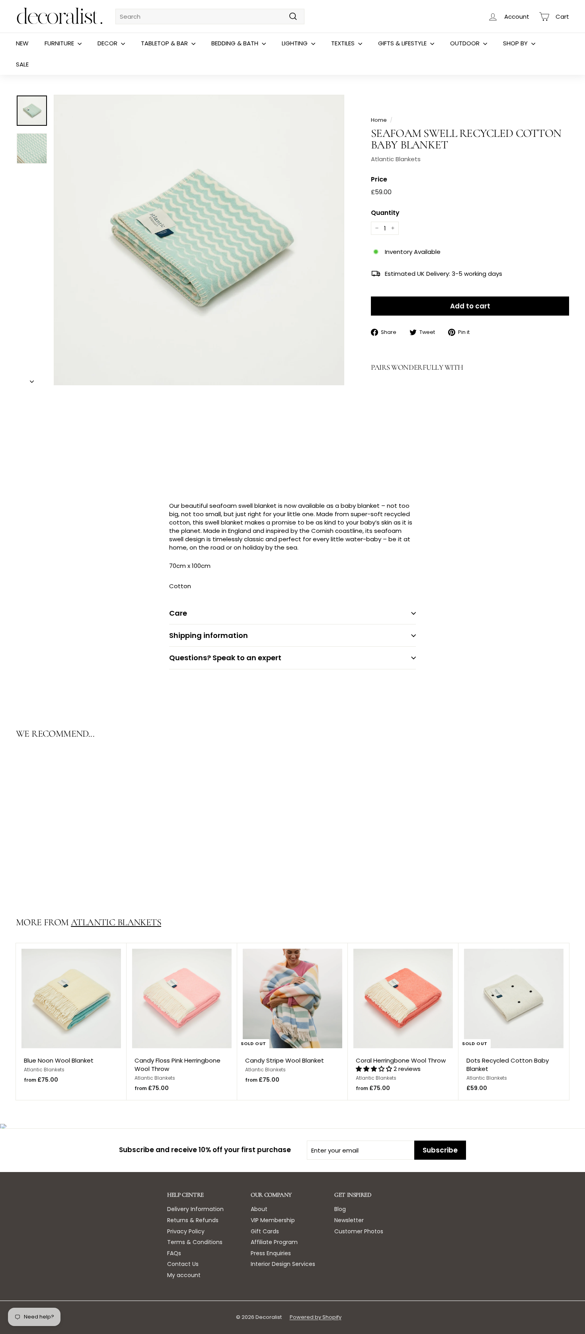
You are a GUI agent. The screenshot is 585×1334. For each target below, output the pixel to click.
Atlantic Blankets (396, 159)
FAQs (174, 1253)
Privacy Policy (186, 1231)
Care (178, 613)
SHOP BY (516, 43)
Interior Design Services (283, 1264)
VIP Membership (273, 1220)
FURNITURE (60, 43)
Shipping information (208, 635)
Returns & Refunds (192, 1220)
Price (379, 179)
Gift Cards (265, 1231)
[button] (375, 1069)
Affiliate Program (274, 1242)
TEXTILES (343, 43)
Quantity (385, 213)
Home (379, 120)
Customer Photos (358, 1231)
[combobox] (209, 16)
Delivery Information (195, 1209)
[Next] (32, 379)
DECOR (108, 43)
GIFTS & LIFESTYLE (403, 43)
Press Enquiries (271, 1253)
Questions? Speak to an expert (225, 658)
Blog (340, 1209)
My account (184, 1275)
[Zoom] (199, 240)
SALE (22, 64)
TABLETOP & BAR (165, 43)
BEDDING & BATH (235, 43)
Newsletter (349, 1220)
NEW (22, 43)
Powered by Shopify (315, 1317)
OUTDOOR (465, 43)
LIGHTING (295, 43)
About (259, 1209)
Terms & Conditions (194, 1242)
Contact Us (183, 1264)
